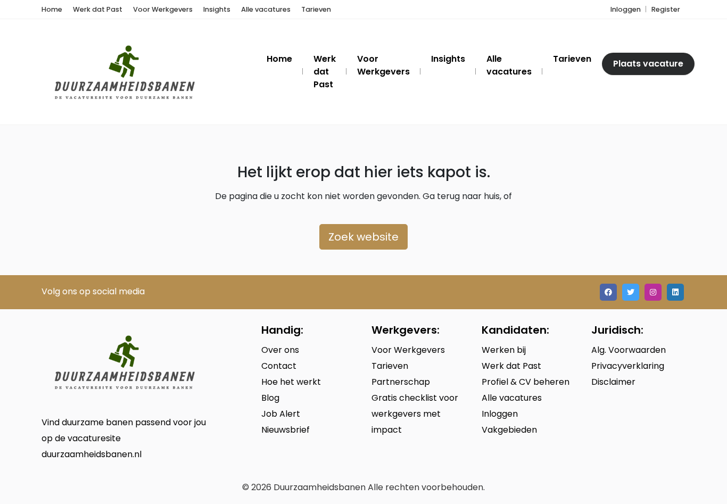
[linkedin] (675, 292)
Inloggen (625, 9)
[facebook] (608, 292)
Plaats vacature (648, 63)
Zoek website (363, 236)
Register (665, 9)
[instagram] (653, 292)
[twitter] (630, 292)
